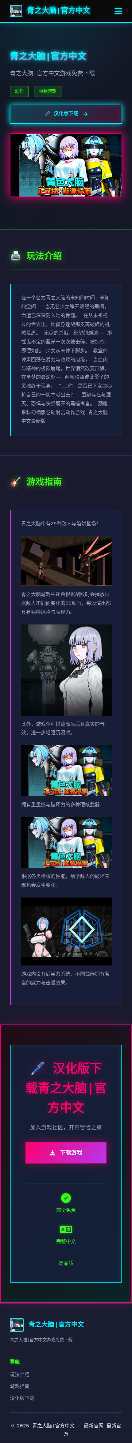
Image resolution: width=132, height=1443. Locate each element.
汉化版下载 (22, 1398)
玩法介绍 (19, 1375)
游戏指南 (19, 1386)
